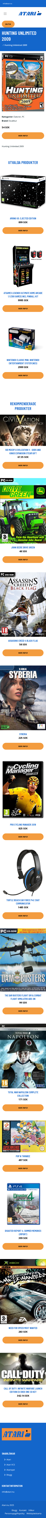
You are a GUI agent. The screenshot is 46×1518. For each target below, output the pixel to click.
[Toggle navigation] (5, 13)
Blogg (9, 1474)
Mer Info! (23, 135)
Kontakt (22, 1510)
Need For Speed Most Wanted (23, 1327)
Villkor (31, 1510)
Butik (8, 24)
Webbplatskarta (33, 1513)
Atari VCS (11, 1464)
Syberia (23, 734)
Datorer (17, 116)
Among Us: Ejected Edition (23, 218)
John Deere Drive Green (23, 547)
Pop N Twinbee (23, 1156)
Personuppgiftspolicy (15, 1513)
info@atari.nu (7, 4)
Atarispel (11, 1469)
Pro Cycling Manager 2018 (23, 824)
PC (23, 116)
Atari (9, 1459)
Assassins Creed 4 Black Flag (23, 640)
